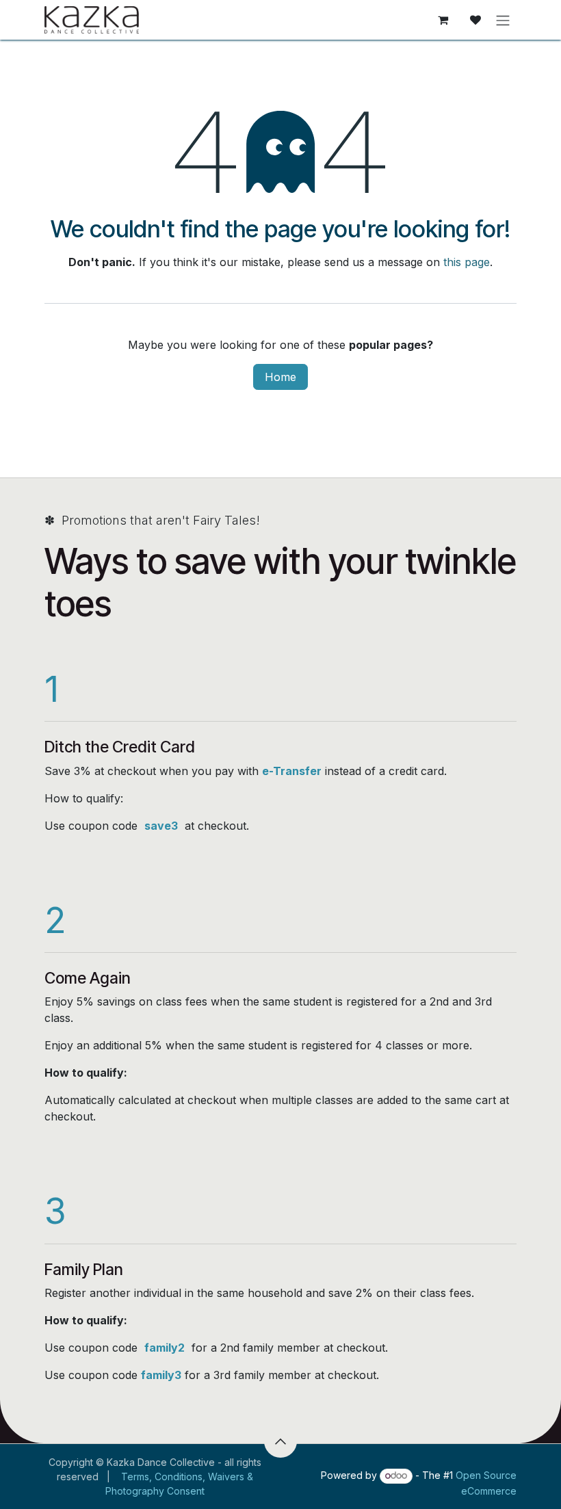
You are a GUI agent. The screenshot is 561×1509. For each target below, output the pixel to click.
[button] (280, 1441)
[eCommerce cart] (442, 20)
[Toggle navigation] (503, 19)
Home (280, 377)
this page (466, 262)
